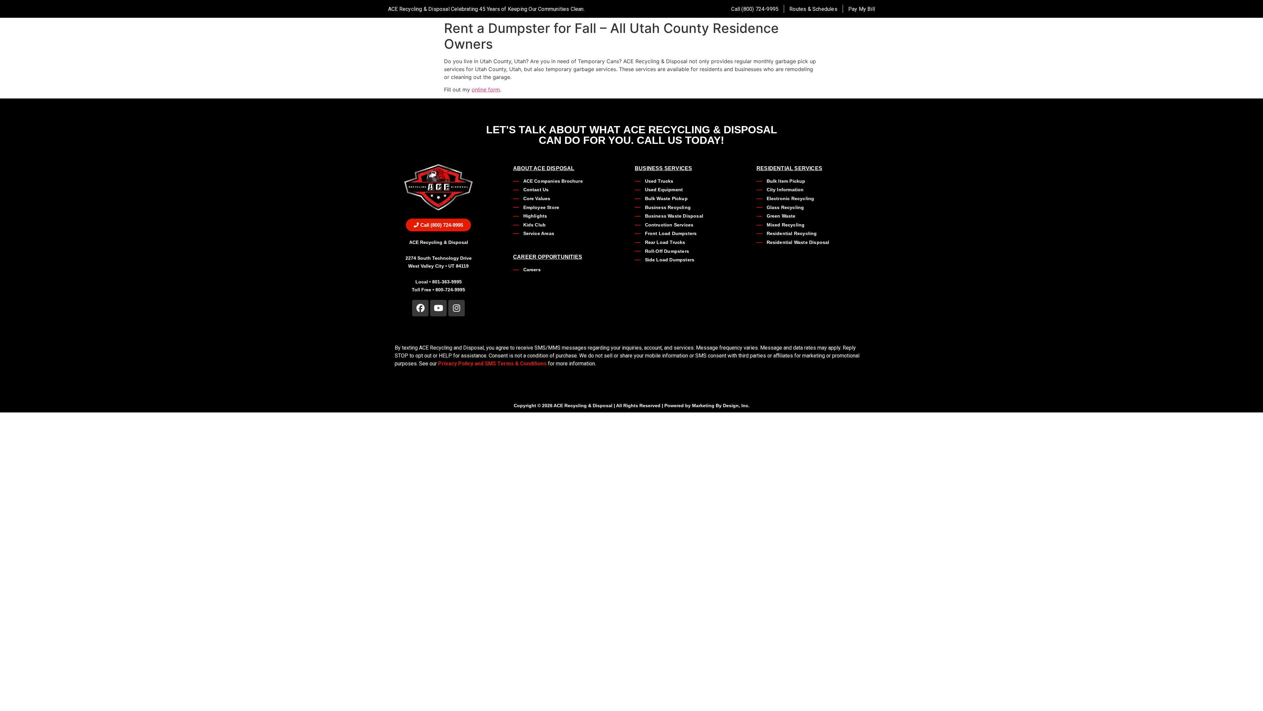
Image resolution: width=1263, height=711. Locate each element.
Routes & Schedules (813, 9)
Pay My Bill (861, 9)
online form (486, 89)
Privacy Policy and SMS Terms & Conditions (492, 363)
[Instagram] (456, 308)
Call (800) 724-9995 (755, 9)
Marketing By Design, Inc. (721, 405)
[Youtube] (438, 308)
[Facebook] (420, 308)
